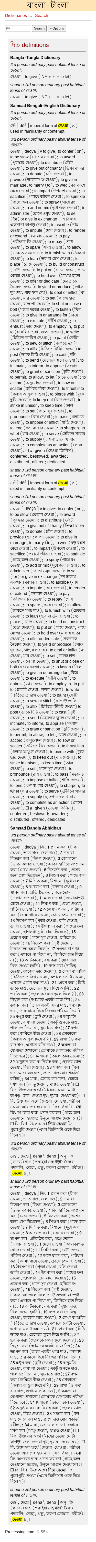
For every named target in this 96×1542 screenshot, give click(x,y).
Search (41, 15)
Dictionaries (16, 15)
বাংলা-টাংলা (48, 5)
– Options (57, 28)
